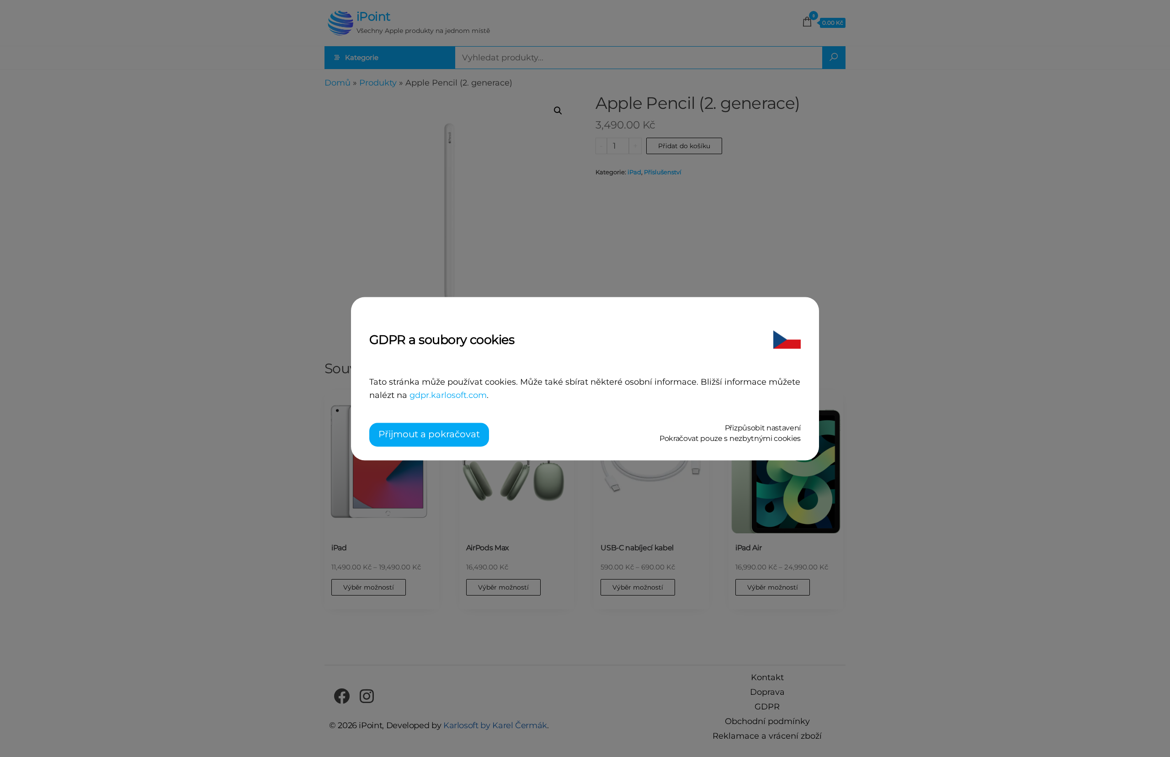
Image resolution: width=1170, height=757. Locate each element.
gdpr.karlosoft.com (448, 396)
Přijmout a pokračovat (429, 434)
